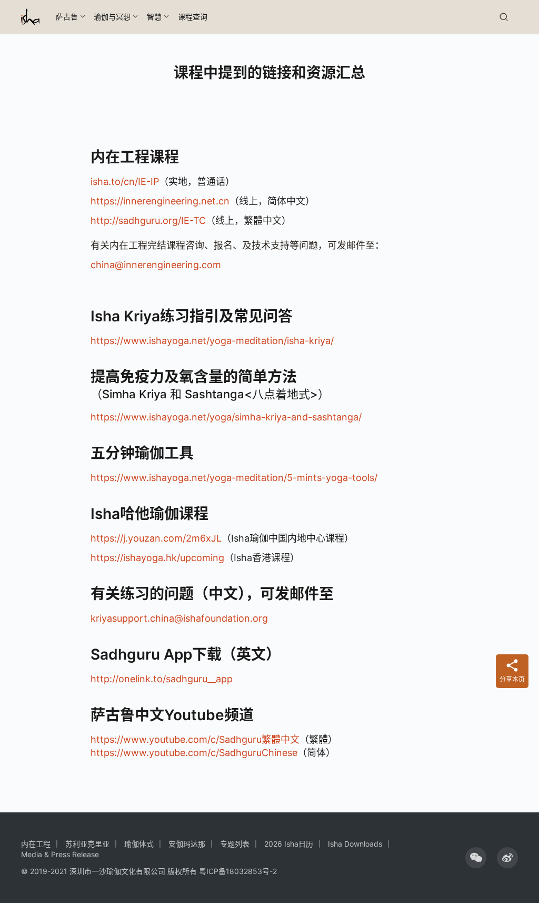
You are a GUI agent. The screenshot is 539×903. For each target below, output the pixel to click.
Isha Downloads (355, 843)
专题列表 (234, 843)
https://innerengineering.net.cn (160, 201)
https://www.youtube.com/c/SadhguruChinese (194, 752)
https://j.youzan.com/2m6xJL (156, 538)
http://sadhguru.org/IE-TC (148, 220)
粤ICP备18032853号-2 (238, 871)
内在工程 (36, 843)
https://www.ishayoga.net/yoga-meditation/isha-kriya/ (212, 340)
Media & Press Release (60, 854)
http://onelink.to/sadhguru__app (162, 678)
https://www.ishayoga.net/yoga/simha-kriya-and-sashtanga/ (226, 417)
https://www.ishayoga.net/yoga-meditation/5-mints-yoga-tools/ (234, 477)
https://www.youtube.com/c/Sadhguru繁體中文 (195, 739)
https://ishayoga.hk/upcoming (157, 557)
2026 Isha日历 (288, 843)
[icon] (475, 857)
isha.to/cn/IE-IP (125, 181)
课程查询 (192, 16)
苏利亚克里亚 (87, 843)
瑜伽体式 (139, 843)
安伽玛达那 (186, 843)
